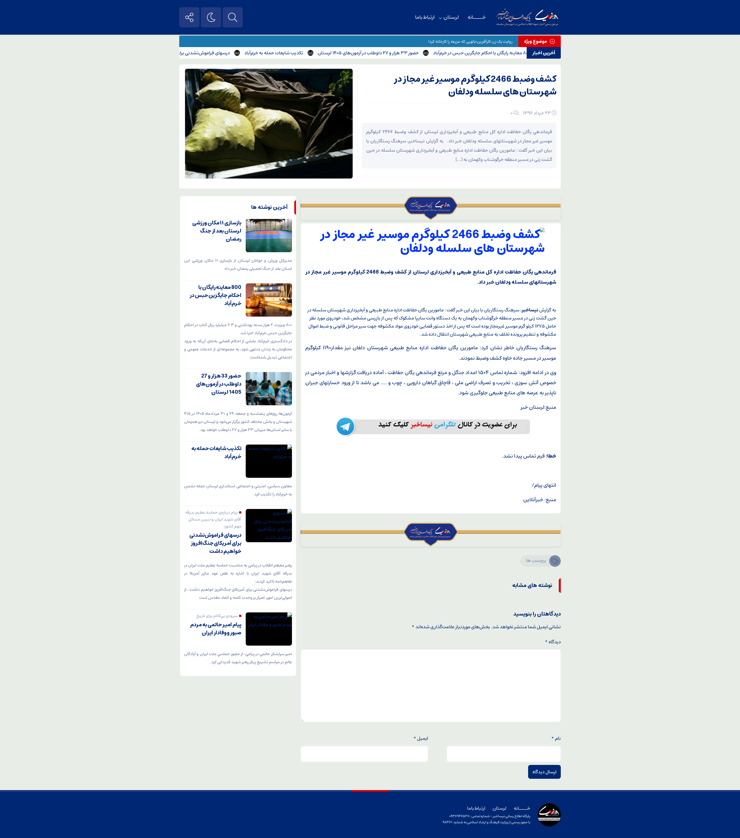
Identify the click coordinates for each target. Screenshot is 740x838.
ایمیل (420, 738)
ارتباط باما (425, 17)
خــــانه (476, 17)
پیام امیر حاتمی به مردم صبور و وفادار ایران (215, 629)
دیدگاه (553, 642)
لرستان (451, 17)
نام (556, 738)
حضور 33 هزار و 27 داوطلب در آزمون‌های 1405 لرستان (391, 53)
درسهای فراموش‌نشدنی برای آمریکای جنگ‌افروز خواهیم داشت (194, 53)
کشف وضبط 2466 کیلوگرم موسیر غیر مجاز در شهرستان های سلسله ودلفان (475, 86)
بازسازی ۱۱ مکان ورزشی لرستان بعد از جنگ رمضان (216, 231)
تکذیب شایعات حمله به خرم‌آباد (296, 53)
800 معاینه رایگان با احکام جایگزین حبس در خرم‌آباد (504, 53)
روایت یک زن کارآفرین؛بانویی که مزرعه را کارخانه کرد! (470, 41)
